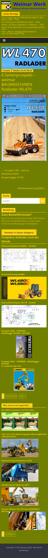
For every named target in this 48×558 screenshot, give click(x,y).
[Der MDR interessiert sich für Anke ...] (19, 412)
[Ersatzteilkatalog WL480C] (24, 276)
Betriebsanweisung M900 (32, 188)
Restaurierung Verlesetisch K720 (16, 460)
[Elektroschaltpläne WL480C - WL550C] (24, 248)
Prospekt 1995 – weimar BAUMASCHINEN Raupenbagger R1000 (15, 174)
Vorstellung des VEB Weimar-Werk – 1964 (20, 22)
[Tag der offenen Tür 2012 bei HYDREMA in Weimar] (27, 511)
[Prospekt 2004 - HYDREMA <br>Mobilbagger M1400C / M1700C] (24, 335)
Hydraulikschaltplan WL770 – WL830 (18, 302)
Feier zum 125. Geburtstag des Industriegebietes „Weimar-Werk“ (24, 435)
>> (24, 396)
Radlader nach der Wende (22, 71)
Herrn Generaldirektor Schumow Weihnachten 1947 (23, 28)
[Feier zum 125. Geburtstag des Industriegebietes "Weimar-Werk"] (19, 438)
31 (21, 396)
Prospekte (6, 71)
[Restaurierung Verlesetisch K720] (19, 463)
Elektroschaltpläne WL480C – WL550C (18, 246)
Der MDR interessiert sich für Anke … (18, 410)
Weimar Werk (29, 4)
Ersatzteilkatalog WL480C (13, 274)
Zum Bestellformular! (16, 215)
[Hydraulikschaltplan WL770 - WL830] (24, 305)
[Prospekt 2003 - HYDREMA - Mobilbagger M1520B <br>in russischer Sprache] (24, 368)
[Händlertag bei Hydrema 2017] (19, 487)
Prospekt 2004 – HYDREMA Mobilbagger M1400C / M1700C (15, 332)
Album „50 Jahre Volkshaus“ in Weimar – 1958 (22, 24)
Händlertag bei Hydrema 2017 (15, 485)
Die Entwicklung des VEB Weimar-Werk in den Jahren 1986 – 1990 (22, 18)
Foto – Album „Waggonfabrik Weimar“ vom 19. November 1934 (18, 32)
